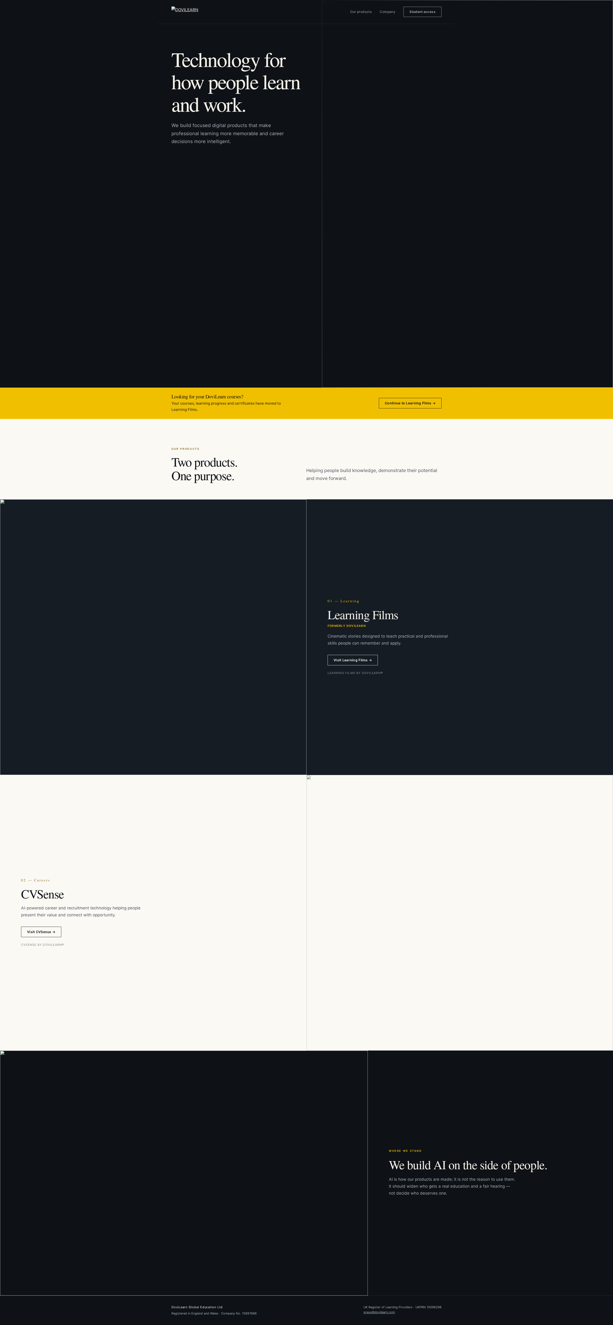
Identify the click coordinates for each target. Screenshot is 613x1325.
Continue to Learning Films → (410, 403)
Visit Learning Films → (353, 660)
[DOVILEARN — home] (195, 11)
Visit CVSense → (41, 932)
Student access (422, 12)
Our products (361, 12)
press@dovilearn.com (379, 1312)
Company (387, 12)
